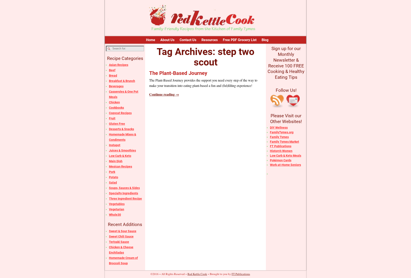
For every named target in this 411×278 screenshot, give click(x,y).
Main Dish (115, 161)
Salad (113, 182)
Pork (112, 172)
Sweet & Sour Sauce (122, 231)
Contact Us (188, 40)
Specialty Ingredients (123, 193)
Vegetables (117, 204)
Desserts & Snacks (121, 129)
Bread (113, 75)
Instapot (114, 145)
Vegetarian (116, 209)
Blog (265, 40)
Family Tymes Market (284, 141)
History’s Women (281, 151)
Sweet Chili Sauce (121, 236)
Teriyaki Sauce (119, 242)
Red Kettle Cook (197, 274)
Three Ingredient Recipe (125, 198)
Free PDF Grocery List (239, 40)
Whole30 (115, 214)
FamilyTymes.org (281, 132)
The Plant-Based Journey (178, 73)
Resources (209, 40)
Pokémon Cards (280, 160)
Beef (112, 70)
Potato (113, 177)
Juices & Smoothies (122, 150)
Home (150, 40)
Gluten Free (117, 123)
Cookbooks (116, 107)
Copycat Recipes (120, 113)
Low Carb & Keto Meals (285, 155)
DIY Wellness (279, 127)
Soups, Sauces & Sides (124, 188)
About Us (167, 40)
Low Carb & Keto (120, 156)
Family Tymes (279, 137)
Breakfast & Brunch (122, 81)
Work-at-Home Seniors (285, 165)
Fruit (112, 118)
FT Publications (280, 146)
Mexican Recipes (120, 166)
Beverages (116, 86)
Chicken (114, 102)
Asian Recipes (118, 65)
